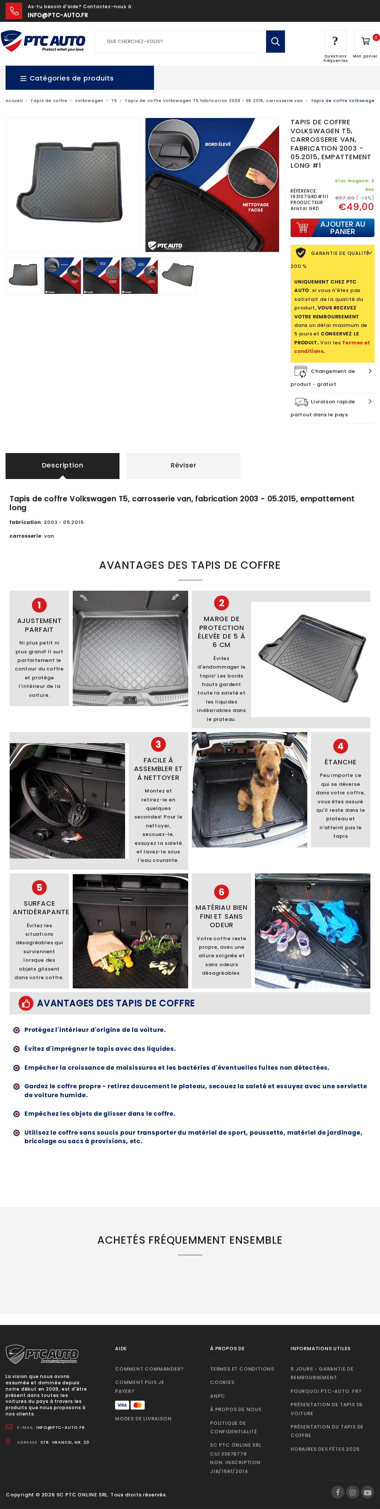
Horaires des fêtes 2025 (325, 1449)
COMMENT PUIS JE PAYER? (139, 1386)
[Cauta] (275, 41)
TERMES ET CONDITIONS (242, 1368)
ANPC (217, 1396)
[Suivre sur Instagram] (352, 1492)
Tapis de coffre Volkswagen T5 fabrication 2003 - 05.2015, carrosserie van (214, 101)
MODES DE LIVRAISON (143, 1418)
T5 (114, 101)
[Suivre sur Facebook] (337, 1492)
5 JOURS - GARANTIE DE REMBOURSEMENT (322, 1373)
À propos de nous (236, 1409)
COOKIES (222, 1382)
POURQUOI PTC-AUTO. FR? (326, 1391)
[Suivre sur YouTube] (367, 1492)
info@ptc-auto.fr (58, 15)
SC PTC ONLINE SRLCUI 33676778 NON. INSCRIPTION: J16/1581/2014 (236, 1457)
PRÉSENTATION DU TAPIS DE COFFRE (327, 1431)
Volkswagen (89, 101)
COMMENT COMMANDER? (149, 1368)
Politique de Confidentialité (233, 1427)
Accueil (14, 101)
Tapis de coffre (48, 101)
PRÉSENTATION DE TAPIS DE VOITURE (327, 1409)
